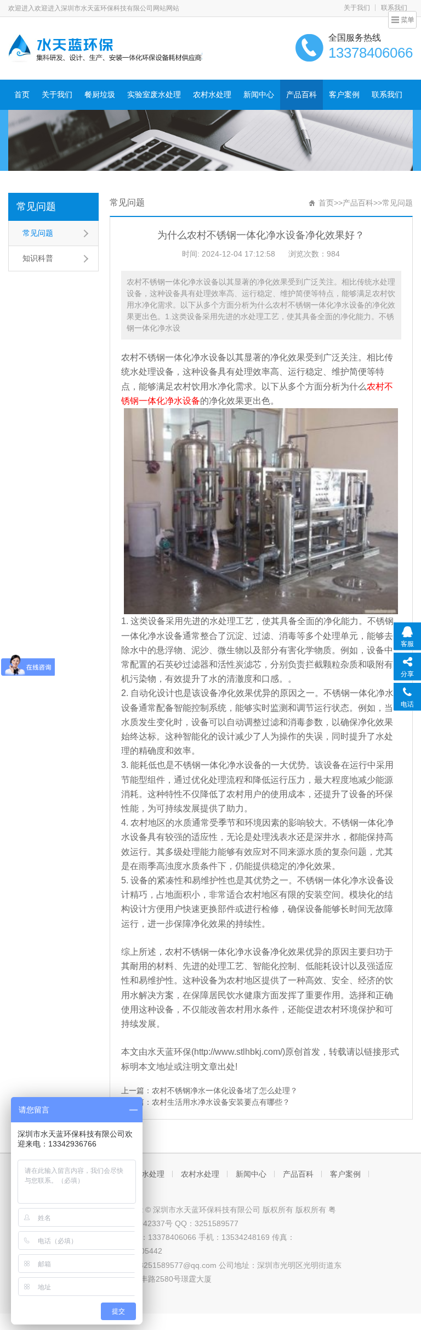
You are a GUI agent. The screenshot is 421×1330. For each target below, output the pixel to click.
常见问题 (36, 206)
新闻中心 (258, 94)
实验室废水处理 (154, 94)
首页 (22, 94)
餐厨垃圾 (99, 94)
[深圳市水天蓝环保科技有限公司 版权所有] (105, 47)
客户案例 (344, 94)
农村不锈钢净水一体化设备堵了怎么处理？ (225, 1090)
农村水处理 (212, 94)
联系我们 (387, 94)
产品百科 (301, 94)
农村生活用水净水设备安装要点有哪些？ (221, 1102)
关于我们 (357, 8)
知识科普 (37, 258)
